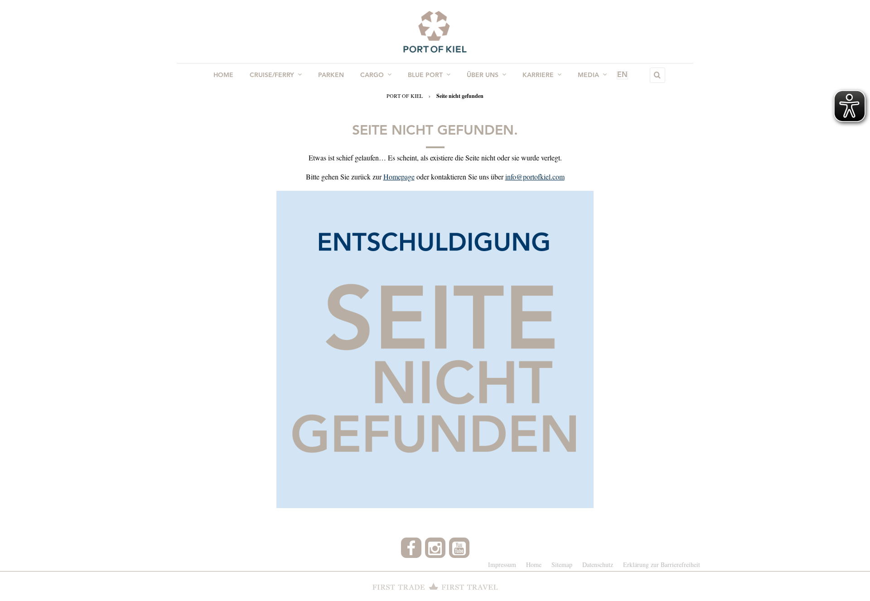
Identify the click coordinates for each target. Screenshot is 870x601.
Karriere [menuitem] (538, 75)
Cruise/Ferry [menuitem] (272, 75)
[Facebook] (411, 548)
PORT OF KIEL (405, 95)
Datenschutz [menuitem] (597, 564)
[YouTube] (459, 548)
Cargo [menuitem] (372, 75)
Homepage (399, 176)
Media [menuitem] (588, 75)
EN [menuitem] (622, 75)
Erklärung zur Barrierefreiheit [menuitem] (661, 564)
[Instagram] (435, 548)
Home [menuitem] (223, 75)
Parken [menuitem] (331, 75)
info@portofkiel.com (535, 176)
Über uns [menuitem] (482, 75)
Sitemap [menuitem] (561, 564)
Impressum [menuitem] (502, 564)
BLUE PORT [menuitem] (425, 75)
